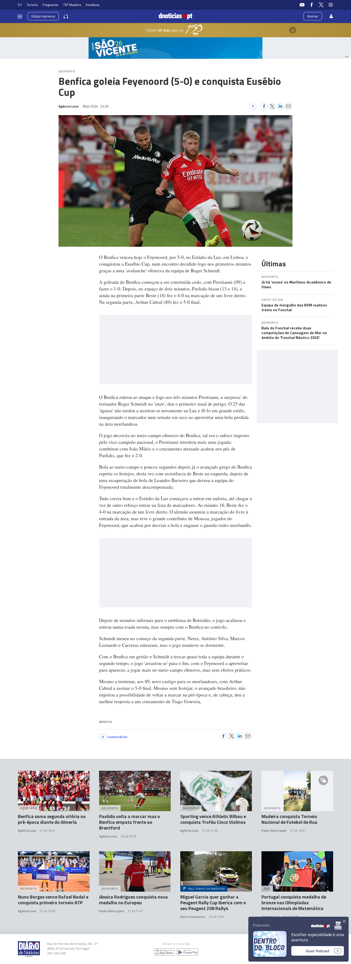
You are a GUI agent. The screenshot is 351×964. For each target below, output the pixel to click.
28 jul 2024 (95, 106)
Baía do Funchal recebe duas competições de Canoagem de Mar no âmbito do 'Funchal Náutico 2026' (294, 332)
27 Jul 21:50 (210, 830)
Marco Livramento (192, 916)
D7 (20, 4)
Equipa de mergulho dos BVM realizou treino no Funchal (294, 307)
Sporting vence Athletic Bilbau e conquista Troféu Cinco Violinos (213, 819)
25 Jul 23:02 (128, 836)
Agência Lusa (27, 830)
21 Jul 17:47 (135, 911)
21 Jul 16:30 (47, 911)
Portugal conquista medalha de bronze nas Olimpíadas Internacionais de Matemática (293, 902)
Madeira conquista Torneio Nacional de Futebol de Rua (289, 819)
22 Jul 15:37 (216, 916)
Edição (43, 16)
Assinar (312, 16)
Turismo (32, 4)
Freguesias (50, 4)
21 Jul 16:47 (47, 830)
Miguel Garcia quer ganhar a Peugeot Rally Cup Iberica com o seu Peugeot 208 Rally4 (213, 902)
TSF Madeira (72, 4)
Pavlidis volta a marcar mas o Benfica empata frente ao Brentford (129, 822)
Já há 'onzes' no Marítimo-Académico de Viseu (296, 284)
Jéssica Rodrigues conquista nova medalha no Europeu (133, 899)
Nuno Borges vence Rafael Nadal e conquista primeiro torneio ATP (53, 899)
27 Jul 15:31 (298, 830)
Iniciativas (93, 4)
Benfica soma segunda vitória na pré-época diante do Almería (52, 819)
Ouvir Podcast (318, 951)
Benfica (105, 721)
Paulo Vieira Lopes (274, 830)
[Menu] (20, 16)
